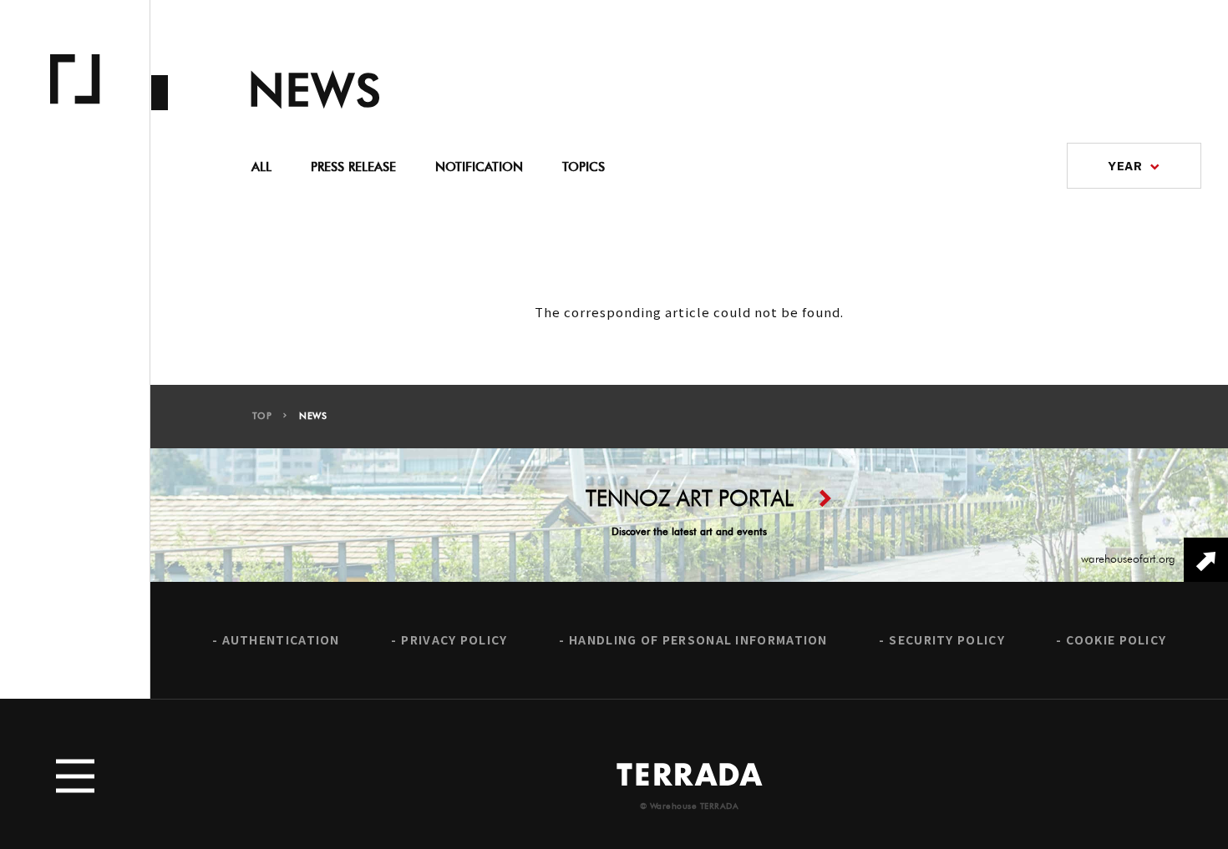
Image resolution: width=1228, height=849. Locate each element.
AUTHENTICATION (281, 640)
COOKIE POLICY (1116, 640)
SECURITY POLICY (947, 640)
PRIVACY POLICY (454, 640)
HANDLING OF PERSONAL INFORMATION (698, 640)
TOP (262, 416)
